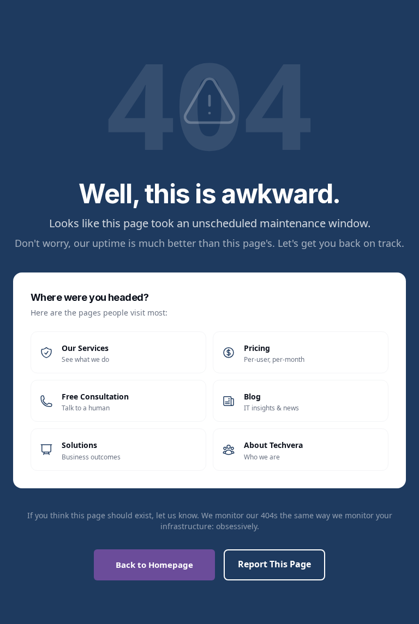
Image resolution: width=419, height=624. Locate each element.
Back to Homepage (154, 564)
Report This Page (274, 564)
